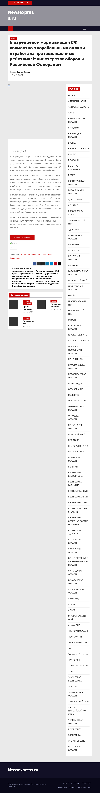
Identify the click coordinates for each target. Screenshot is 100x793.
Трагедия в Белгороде (78, 654)
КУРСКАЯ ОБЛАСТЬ (77, 334)
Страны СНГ (74, 625)
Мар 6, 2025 (28, 312)
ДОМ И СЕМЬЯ (75, 199)
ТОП (70, 648)
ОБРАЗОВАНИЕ (75, 389)
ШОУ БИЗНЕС (74, 729)
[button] (89, 28)
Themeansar (13, 787)
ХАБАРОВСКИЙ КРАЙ (78, 701)
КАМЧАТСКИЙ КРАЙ (77, 280)
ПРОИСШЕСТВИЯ (76, 451)
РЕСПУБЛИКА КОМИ (78, 491)
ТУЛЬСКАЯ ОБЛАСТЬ (78, 665)
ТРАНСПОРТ (74, 660)
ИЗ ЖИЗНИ (73, 244)
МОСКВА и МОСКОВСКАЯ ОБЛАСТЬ (75, 350)
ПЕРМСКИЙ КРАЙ (76, 434)
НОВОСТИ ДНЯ (75, 383)
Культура (72, 319)
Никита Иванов (23, 72)
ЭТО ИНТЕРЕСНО (76, 740)
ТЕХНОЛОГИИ (75, 636)
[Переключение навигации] (84, 28)
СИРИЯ (71, 604)
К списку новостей (22, 237)
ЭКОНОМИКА (74, 735)
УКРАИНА (72, 686)
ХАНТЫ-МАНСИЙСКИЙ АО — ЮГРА (78, 711)
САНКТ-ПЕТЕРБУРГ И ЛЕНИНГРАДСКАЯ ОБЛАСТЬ (78, 561)
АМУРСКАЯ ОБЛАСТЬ (78, 107)
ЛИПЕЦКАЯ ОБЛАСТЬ (78, 340)
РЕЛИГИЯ (73, 466)
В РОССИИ (73, 160)
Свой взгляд (73, 598)
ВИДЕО (71, 175)
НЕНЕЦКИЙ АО (75, 359)
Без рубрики (73, 127)
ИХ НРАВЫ (73, 265)
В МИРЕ (72, 154)
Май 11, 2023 (28, 326)
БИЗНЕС (72, 142)
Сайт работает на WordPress (19, 784)
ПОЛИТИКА (27, 304)
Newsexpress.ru (23, 769)
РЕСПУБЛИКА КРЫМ (78, 496)
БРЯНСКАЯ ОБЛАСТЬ (78, 148)
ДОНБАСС (73, 205)
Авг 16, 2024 (55, 309)
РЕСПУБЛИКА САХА (78, 502)
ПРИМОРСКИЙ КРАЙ (78, 446)
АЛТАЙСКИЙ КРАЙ (77, 101)
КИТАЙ (71, 295)
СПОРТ (71, 610)
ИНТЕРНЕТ (73, 250)
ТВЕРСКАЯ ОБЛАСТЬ (78, 631)
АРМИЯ (13, 38)
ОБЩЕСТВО (73, 395)
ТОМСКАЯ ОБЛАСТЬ (78, 642)
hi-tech (71, 95)
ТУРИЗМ (72, 671)
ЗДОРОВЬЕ (73, 229)
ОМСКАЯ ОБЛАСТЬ (77, 400)
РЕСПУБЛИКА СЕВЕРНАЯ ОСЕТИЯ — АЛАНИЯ (78, 521)
